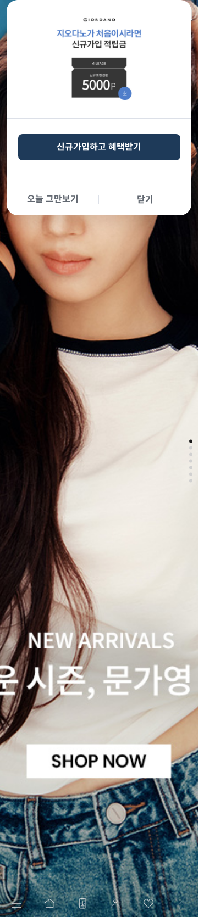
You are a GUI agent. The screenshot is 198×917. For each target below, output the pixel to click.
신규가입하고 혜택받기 (99, 147)
